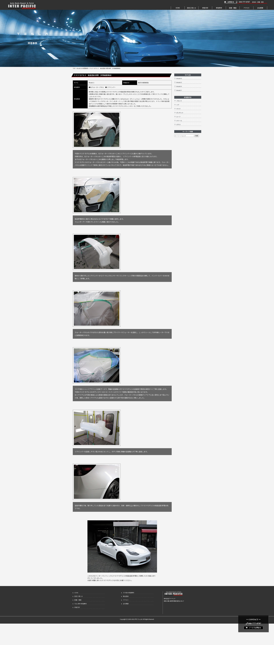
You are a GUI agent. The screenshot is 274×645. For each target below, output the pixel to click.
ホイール (179, 121)
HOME (178, 8)
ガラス (178, 124)
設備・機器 (232, 8)
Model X (179, 86)
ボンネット (179, 113)
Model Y (179, 90)
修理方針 (205, 8)
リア (177, 105)
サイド (178, 109)
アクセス (246, 8)
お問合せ (230, 2)
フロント (179, 101)
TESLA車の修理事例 (80, 604)
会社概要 (260, 8)
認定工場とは (191, 8)
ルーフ (178, 117)
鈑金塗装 (126, 596)
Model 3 (179, 82)
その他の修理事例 (128, 593)
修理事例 (219, 8)
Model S (179, 78)
